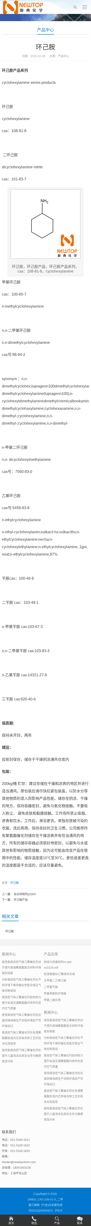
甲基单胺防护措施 (55, 993)
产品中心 (45, 30)
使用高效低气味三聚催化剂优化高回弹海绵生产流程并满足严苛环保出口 (21, 1020)
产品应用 (51, 954)
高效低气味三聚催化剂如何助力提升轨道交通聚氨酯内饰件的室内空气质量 (21, 1003)
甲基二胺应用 (52, 1000)
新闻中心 (9, 954)
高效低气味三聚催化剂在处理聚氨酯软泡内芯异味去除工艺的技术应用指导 (21, 1038)
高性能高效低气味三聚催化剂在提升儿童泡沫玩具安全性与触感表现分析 (21, 1056)
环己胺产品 (21, 899)
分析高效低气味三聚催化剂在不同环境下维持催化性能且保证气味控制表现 (21, 985)
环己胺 (14, 883)
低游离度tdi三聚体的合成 (59, 974)
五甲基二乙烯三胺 (55, 980)
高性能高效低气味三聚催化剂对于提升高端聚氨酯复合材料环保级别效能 (21, 967)
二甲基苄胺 (51, 987)
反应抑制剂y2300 (25, 894)
